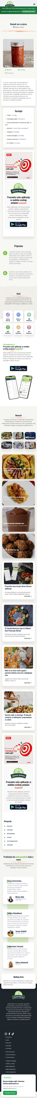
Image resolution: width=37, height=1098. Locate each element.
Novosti (8, 1043)
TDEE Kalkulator (11, 1072)
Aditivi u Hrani (10, 1064)
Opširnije (27, 596)
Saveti (9, 837)
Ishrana (9, 826)
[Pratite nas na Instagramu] (6, 1034)
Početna (9, 1037)
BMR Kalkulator (11, 1069)
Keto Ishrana (10, 1052)
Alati (7, 1040)
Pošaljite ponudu (28, 11)
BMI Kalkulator (10, 1066)
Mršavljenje (11, 834)
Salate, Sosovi (19, 27)
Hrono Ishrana (10, 1055)
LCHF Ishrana (10, 1057)
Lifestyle (10, 830)
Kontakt (8, 1048)
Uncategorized (12, 841)
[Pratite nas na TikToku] (13, 1034)
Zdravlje (9, 845)
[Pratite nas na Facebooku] (10, 1034)
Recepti (8, 1046)
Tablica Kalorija (11, 1061)
